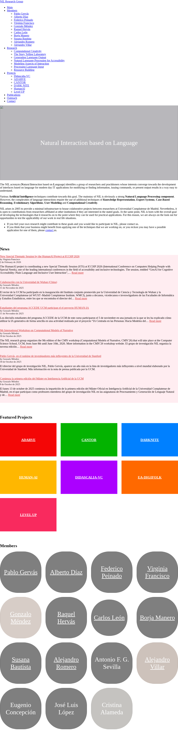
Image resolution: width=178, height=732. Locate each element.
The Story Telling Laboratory (30, 54)
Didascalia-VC (22, 76)
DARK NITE (21, 85)
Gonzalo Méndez (23, 26)
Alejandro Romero (24, 41)
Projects (11, 72)
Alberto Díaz (21, 16)
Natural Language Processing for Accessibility (39, 60)
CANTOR (20, 82)
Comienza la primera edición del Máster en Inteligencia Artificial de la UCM (42, 378)
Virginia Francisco (24, 23)
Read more (78, 272)
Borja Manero (21, 35)
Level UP (19, 91)
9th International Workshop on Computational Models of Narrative (36, 330)
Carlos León (20, 32)
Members (12, 10)
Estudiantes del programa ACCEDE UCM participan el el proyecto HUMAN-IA (44, 307)
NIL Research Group (11, 1)
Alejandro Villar (23, 44)
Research (12, 48)
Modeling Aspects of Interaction (31, 63)
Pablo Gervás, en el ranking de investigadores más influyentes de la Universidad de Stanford (50, 356)
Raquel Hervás (22, 29)
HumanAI (19, 88)
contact (49, 230)
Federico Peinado (23, 19)
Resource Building (24, 69)
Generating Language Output (30, 57)
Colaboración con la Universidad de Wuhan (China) (28, 282)
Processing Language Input (29, 66)
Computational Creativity (28, 51)
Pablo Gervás (21, 13)
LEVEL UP (28, 515)
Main (10, 7)
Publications (13, 94)
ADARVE (20, 79)
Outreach (12, 97)
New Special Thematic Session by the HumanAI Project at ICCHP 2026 (39, 256)
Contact (11, 101)
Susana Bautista (22, 38)
